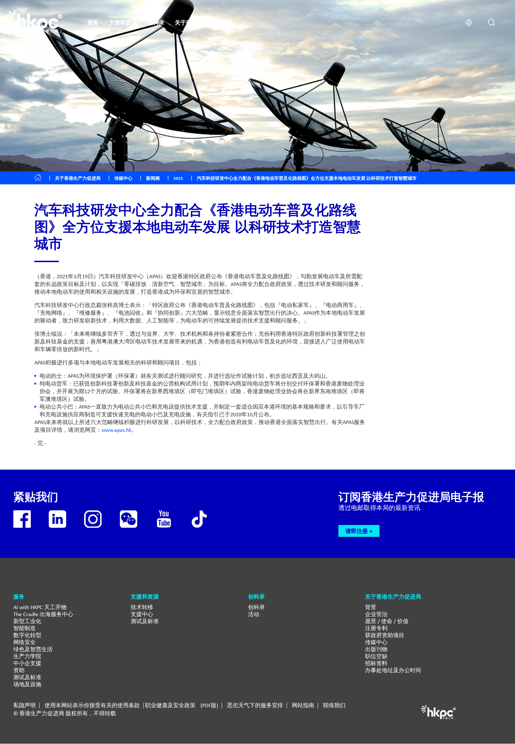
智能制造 (24, 628)
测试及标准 (27, 677)
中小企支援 (27, 663)
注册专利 (376, 628)
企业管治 (376, 614)
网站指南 (303, 705)
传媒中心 (376, 642)
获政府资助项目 (384, 635)
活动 (253, 614)
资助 (19, 670)
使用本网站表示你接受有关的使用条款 (92, 705)
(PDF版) (209, 705)
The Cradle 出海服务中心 (43, 614)
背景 (370, 607)
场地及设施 (27, 684)
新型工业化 (27, 621)
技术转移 (142, 607)
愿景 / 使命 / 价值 (386, 621)
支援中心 (142, 614)
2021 (178, 178)
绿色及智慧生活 (33, 649)
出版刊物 (376, 649)
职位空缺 (376, 656)
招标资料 (376, 663)
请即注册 (356, 531)
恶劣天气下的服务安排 (255, 705)
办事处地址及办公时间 (393, 670)
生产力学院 (27, 656)
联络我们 (334, 705)
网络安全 (24, 642)
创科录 (256, 607)
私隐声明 (24, 705)
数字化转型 (27, 635)
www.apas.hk (116, 430)
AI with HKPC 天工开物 (40, 607)
